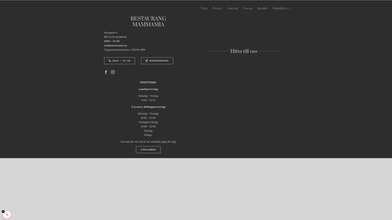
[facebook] (106, 72)
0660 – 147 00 (112, 41)
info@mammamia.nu (115, 45)
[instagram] (113, 72)
